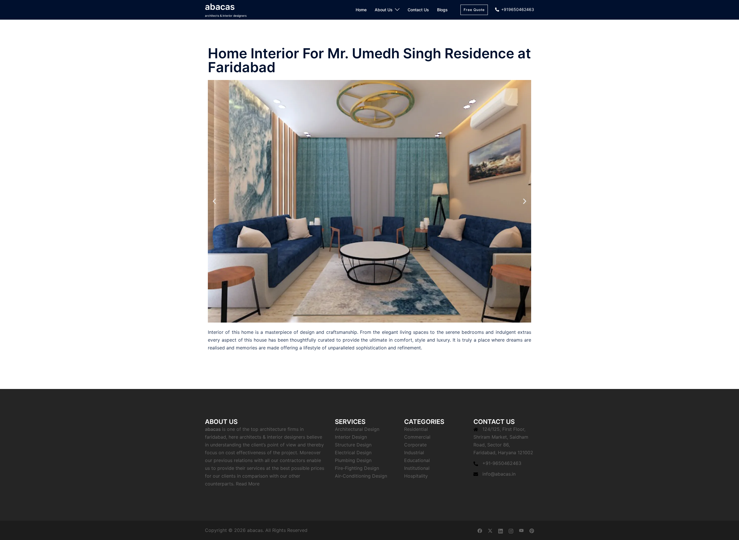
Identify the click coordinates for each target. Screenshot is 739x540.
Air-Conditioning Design (361, 476)
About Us (384, 9)
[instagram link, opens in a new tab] (511, 530)
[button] (214, 201)
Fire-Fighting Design (357, 468)
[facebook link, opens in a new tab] (479, 530)
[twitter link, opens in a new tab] (490, 530)
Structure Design (353, 445)
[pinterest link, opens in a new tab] (531, 530)
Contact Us (418, 9)
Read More (248, 484)
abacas (220, 6)
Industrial (414, 452)
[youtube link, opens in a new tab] (521, 530)
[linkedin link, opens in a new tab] (500, 530)
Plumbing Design (353, 460)
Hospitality (416, 476)
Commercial (417, 437)
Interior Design (351, 437)
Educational (417, 460)
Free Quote (474, 10)
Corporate (415, 445)
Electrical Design (353, 452)
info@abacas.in (499, 474)
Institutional (417, 468)
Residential (416, 429)
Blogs (442, 9)
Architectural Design (357, 429)
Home (361, 9)
